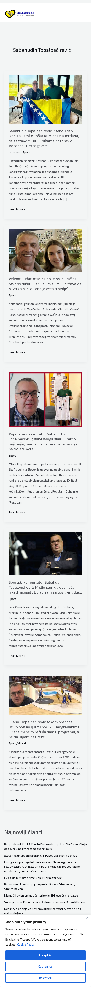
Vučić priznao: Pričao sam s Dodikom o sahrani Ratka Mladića (44, 902)
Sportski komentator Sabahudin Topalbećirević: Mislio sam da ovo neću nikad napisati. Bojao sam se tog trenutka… (45, 587)
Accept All (45, 955)
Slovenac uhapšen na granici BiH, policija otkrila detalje (40, 855)
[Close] (86, 918)
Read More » (17, 209)
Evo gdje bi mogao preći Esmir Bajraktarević (33, 877)
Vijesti (21, 743)
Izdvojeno (15, 152)
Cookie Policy (25, 944)
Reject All (45, 978)
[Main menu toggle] (81, 14)
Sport (26, 152)
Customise (45, 966)
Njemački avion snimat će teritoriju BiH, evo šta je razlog (41, 895)
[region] (45, 951)
